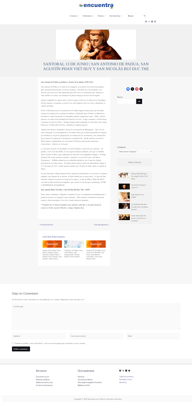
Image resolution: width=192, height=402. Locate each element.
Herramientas (114, 16)
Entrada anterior (45, 225)
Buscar (120, 97)
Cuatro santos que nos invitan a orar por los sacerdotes (138, 218)
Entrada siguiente (102, 225)
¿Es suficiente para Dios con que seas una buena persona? (139, 206)
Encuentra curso (42, 377)
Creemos (73, 16)
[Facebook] (146, 21)
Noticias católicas (43, 379)
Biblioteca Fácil (84, 385)
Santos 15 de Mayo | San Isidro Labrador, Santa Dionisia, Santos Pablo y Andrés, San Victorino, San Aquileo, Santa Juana (52, 255)
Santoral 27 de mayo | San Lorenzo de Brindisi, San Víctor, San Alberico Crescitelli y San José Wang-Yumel (95, 255)
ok (139, 101)
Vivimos (101, 16)
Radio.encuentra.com (44, 382)
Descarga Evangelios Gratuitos (90, 382)
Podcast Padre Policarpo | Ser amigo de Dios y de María (139, 176)
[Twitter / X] (123, 371)
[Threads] (152, 21)
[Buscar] (144, 15)
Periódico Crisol (125, 379)
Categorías (121, 147)
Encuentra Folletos (85, 379)
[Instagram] (155, 21)
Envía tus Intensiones (44, 385)
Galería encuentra (126, 376)
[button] (78, 16)
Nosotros (123, 382)
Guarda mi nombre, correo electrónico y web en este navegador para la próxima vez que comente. (50, 343)
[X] (149, 21)
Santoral (81, 377)
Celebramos (87, 16)
